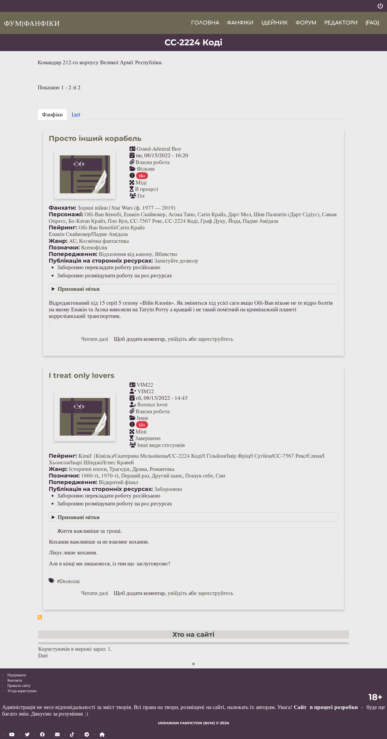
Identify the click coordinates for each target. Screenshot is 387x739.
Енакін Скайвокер (145, 214)
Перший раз (135, 475)
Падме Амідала (260, 220)
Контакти (14, 680)
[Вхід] (380, 6)
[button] (193, 664)
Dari (43, 655)
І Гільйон (214, 455)
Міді (141, 182)
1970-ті (109, 475)
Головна (205, 23)
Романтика (162, 468)
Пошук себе (199, 475)
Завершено (148, 438)
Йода (234, 220)
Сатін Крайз (211, 214)
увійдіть (177, 338)
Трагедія (119, 468)
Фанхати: (62, 207)
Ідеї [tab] (76, 114)
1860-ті (89, 475)
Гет (141, 195)
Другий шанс (167, 475)
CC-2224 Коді (181, 220)
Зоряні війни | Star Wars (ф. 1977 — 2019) (126, 207)
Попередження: (73, 254)
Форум (306, 23)
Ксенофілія (94, 247)
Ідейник (274, 23)
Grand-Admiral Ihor (159, 148)
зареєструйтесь (216, 338)
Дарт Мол (239, 214)
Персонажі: (66, 214)
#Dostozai (68, 581)
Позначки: (64, 247)
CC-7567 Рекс (146, 220)
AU (72, 240)
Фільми (146, 168)
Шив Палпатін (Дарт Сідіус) (286, 214)
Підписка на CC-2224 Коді (40, 617)
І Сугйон (261, 455)
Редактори (341, 23)
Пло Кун (117, 220)
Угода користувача (22, 690)
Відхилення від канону (125, 254)
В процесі (146, 189)
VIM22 (145, 384)
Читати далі (94, 338)
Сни (220, 475)
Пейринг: (63, 227)
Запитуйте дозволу (176, 260)
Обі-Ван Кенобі (103, 214)
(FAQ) (372, 23)
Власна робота (153, 162)
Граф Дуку (213, 220)
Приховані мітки (79, 289)
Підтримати (16, 674)
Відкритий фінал (118, 482)
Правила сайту (19, 685)
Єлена (314, 455)
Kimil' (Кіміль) (95, 455)
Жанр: (58, 241)
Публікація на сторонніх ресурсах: (101, 260)
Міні (141, 431)
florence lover (152, 404)
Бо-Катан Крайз (86, 220)
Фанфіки (240, 23)
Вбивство (166, 254)
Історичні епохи (88, 468)
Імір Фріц (238, 455)
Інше (142, 417)
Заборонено (168, 488)
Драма (139, 468)
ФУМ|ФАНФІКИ (32, 23)
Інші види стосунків (161, 445)
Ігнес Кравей (118, 462)
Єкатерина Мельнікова (141, 455)
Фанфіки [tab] (52, 114)
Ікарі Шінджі (86, 462)
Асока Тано (181, 214)
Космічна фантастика (104, 240)
